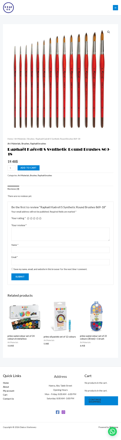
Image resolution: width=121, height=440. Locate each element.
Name (14, 245)
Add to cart (29, 167)
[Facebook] (58, 412)
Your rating (18, 218)
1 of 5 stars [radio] (28, 218)
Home (10, 139)
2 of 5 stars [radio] (31, 218)
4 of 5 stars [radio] (37, 218)
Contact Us (8, 399)
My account (8, 391)
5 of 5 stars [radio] (40, 218)
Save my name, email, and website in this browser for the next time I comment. (50, 269)
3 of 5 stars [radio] (34, 218)
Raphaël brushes (38, 143)
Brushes (30, 139)
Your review (19, 225)
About (6, 387)
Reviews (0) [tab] (13, 189)
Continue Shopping (95, 400)
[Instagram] (63, 412)
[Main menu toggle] (115, 7)
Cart (5, 395)
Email (14, 257)
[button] (108, 32)
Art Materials (20, 139)
